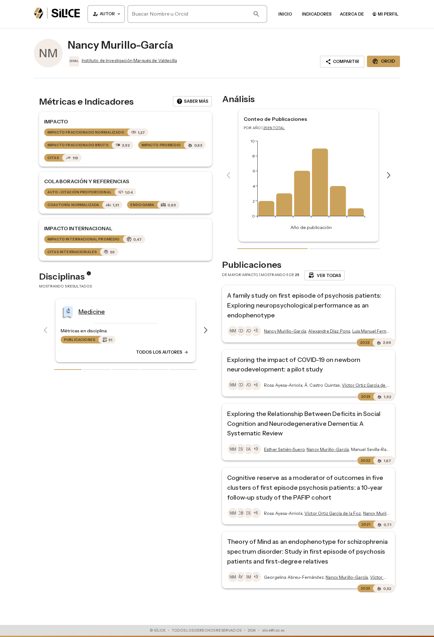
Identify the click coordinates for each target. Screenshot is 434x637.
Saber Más (192, 101)
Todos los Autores (157, 352)
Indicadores (317, 14)
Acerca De (352, 14)
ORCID (383, 61)
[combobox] (106, 14)
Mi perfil (385, 14)
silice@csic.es (273, 630)
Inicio (285, 14)
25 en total (274, 128)
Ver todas (324, 275)
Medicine (87, 311)
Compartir (342, 62)
